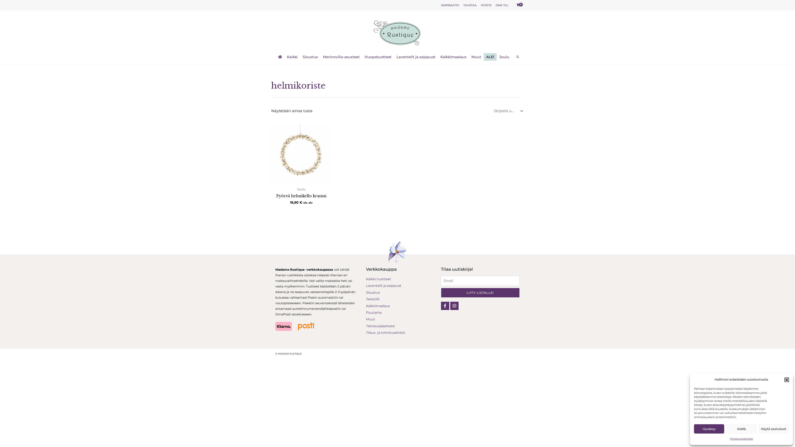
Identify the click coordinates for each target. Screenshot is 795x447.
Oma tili (502, 5)
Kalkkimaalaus (453, 57)
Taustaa (470, 5)
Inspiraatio (450, 5)
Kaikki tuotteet (378, 279)
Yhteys (486, 5)
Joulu (504, 57)
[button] (787, 380)
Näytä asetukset (773, 429)
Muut (476, 57)
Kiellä (741, 429)
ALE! (490, 57)
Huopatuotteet (378, 57)
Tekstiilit (373, 299)
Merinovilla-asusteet (341, 57)
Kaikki (292, 57)
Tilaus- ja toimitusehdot (385, 333)
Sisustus (310, 57)
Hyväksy (709, 429)
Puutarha (374, 313)
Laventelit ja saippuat (415, 57)
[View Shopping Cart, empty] (518, 5)
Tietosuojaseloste (741, 438)
